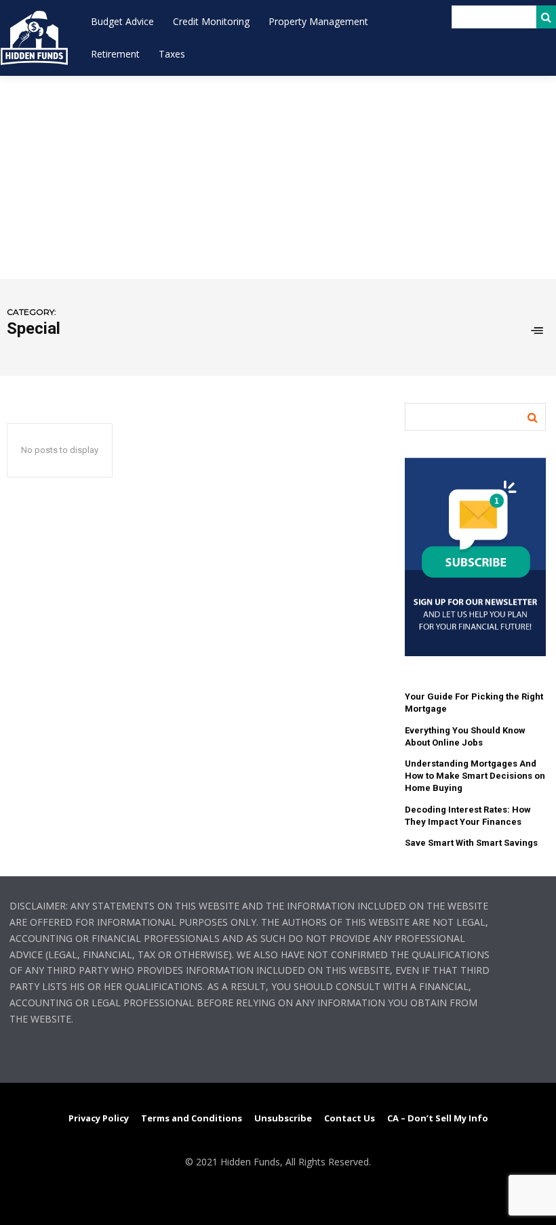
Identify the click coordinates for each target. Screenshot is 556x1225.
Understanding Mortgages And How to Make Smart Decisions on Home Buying (475, 775)
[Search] (546, 16)
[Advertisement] (278, 177)
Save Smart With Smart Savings (471, 843)
